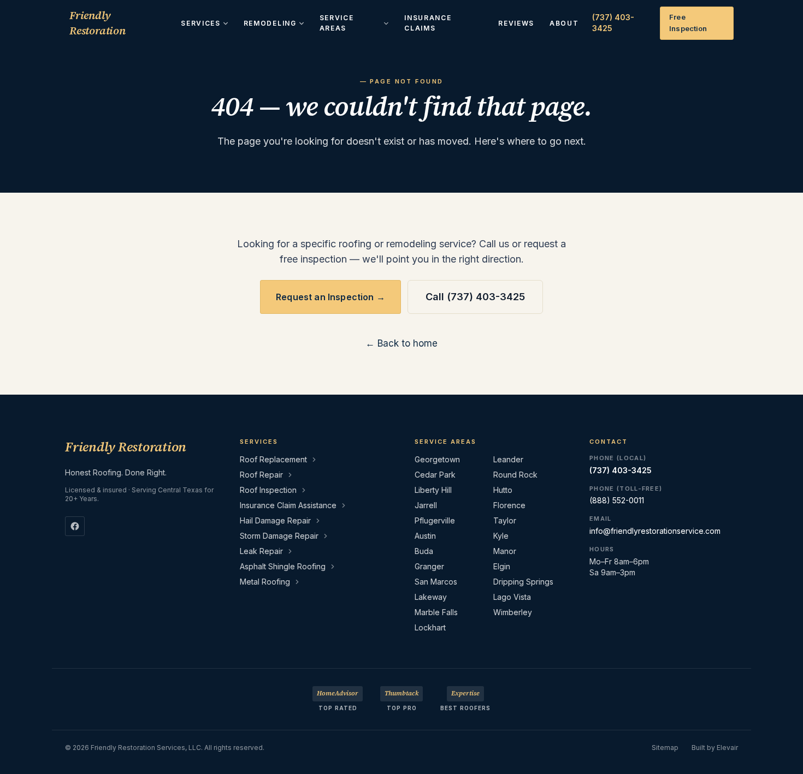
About (564, 23)
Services (200, 23)
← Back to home (401, 343)
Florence (509, 505)
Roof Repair (261, 474)
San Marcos (436, 581)
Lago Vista (512, 597)
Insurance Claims (427, 23)
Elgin (501, 566)
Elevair (727, 747)
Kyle (501, 535)
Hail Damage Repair (275, 520)
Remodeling (270, 23)
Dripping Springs (523, 581)
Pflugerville (435, 520)
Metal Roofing (265, 581)
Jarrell (426, 505)
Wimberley (512, 612)
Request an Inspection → (330, 296)
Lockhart (430, 627)
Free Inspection (688, 23)
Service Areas (337, 23)
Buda (424, 551)
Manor (504, 551)
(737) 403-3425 (613, 23)
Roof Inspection (268, 490)
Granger (429, 566)
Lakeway (431, 597)
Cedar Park (435, 474)
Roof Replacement (273, 459)
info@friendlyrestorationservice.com (655, 530)
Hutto (502, 490)
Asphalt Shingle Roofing (283, 566)
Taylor (504, 520)
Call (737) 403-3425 (475, 296)
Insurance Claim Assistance (288, 505)
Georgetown (437, 459)
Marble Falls (436, 612)
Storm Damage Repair (279, 535)
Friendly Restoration (97, 23)
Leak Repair (261, 551)
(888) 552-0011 (616, 500)
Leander (508, 459)
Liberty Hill (433, 490)
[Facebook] (75, 526)
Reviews (516, 23)
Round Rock (515, 474)
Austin (425, 535)
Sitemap (665, 747)
